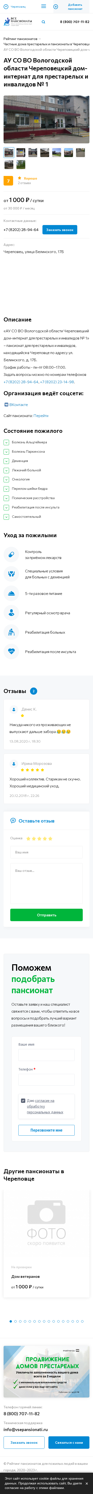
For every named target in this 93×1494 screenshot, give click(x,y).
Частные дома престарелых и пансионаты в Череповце (47, 44)
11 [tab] (58, 1321)
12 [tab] (63, 1321)
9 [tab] (49, 1321)
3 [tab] (20, 1321)
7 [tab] (39, 1321)
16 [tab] (82, 1321)
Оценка (16, 838)
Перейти (40, 415)
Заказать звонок (59, 230)
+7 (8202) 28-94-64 (21, 229)
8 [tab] (44, 1321)
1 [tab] (11, 1321)
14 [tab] (73, 1321)
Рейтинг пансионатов (20, 39)
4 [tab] (25, 1321)
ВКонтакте (18, 404)
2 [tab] (15, 1321)
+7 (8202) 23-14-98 (57, 381)
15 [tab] (77, 1321)
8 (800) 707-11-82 (74, 22)
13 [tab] (68, 1321)
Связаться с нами (69, 1442)
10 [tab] (53, 1321)
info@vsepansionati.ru (26, 1429)
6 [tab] (34, 1321)
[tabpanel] (46, 1243)
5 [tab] (30, 1321)
